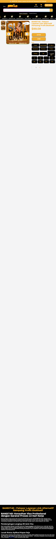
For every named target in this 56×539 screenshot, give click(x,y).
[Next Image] (27, 34)
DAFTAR (39, 34)
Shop (4, 6)
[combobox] (26, 10)
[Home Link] (12, 6)
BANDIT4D (11, 537)
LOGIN (38, 38)
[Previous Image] (8, 34)
